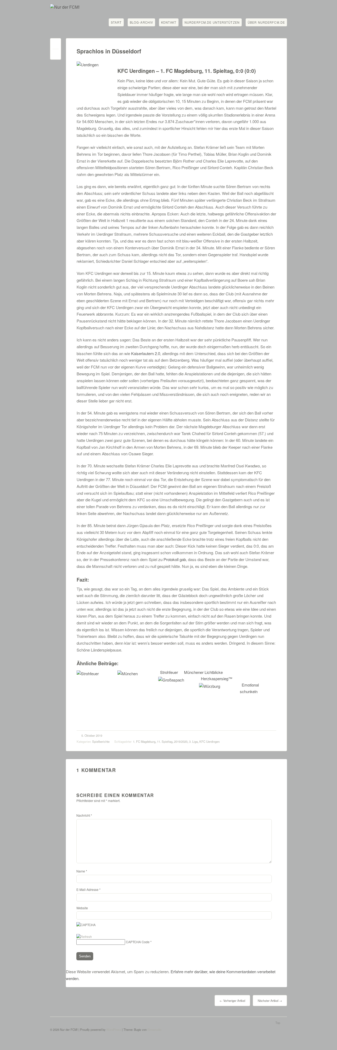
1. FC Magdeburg (144, 741)
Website (82, 908)
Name (81, 871)
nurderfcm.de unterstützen (212, 22)
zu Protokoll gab (172, 559)
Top (277, 1023)
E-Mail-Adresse (88, 889)
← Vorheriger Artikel (232, 1000)
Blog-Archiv (141, 22)
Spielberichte (101, 741)
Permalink (55, 45)
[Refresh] (84, 936)
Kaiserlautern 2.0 (145, 353)
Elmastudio (154, 1029)
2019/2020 (180, 741)
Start (116, 22)
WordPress (113, 1029)
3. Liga (193, 741)
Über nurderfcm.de (266, 22)
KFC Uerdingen (209, 741)
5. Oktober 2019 (91, 735)
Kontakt (168, 22)
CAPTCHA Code (138, 942)
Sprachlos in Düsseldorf (109, 51)
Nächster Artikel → (270, 1000)
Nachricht (84, 815)
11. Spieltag (164, 741)
